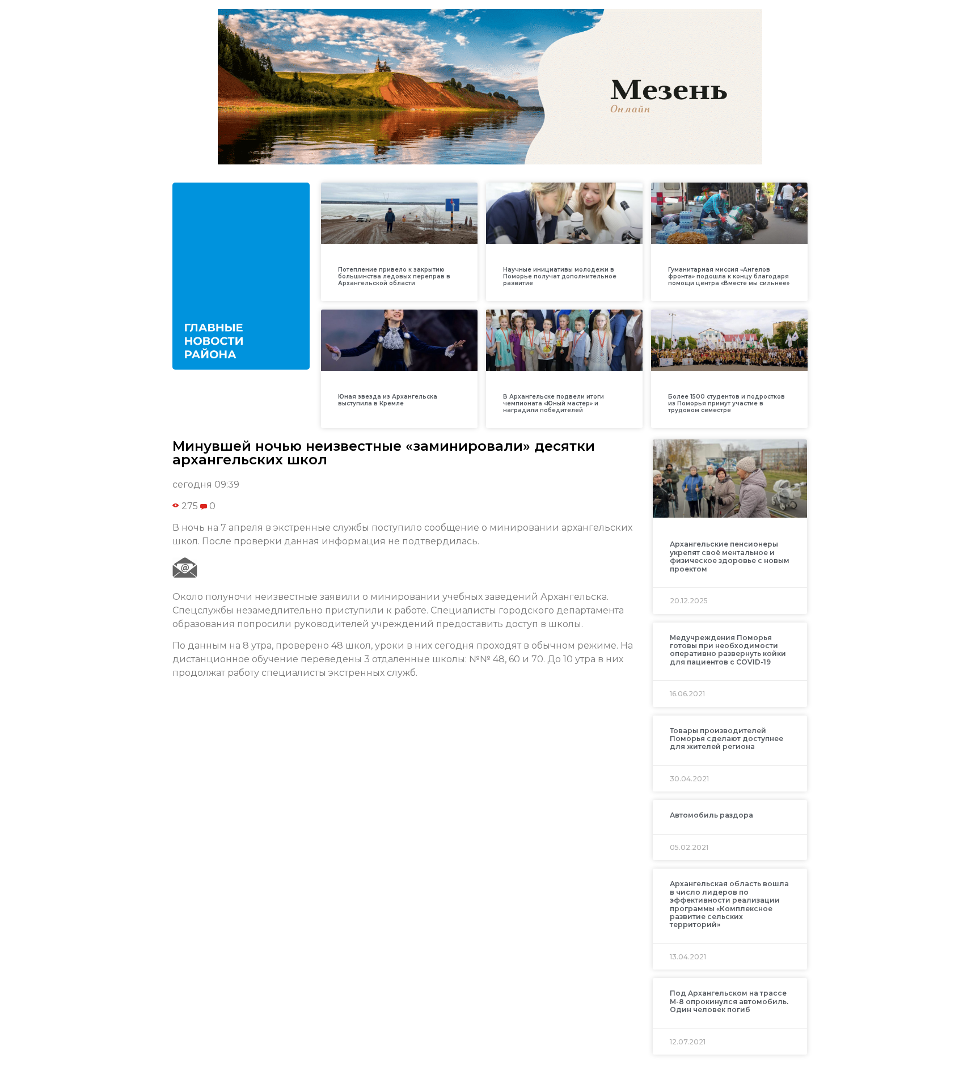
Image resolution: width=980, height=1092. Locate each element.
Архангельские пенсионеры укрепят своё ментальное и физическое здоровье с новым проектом (729, 556)
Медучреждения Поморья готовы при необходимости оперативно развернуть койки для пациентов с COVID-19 (728, 649)
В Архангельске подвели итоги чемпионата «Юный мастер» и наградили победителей (553, 403)
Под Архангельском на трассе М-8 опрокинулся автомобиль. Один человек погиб (729, 1001)
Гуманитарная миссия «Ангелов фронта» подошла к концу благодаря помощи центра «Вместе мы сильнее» (728, 276)
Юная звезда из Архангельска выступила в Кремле (387, 400)
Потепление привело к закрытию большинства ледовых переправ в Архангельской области (394, 276)
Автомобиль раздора (711, 815)
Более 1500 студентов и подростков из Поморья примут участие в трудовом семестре (726, 403)
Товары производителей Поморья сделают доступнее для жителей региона (726, 738)
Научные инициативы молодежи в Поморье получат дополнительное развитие (559, 276)
